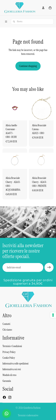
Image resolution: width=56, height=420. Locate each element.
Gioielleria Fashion (31, 408)
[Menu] (6, 21)
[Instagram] (10, 397)
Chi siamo (7, 329)
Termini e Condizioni (12, 346)
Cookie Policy (8, 358)
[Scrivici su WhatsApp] (6, 413)
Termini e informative (28, 415)
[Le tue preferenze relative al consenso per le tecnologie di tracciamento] (53, 315)
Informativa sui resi (11, 369)
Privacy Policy (9, 352)
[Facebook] (4, 397)
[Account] (43, 7)
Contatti (6, 324)
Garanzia (6, 381)
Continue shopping (28, 66)
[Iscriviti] (49, 267)
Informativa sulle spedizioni (15, 363)
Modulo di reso (9, 375)
